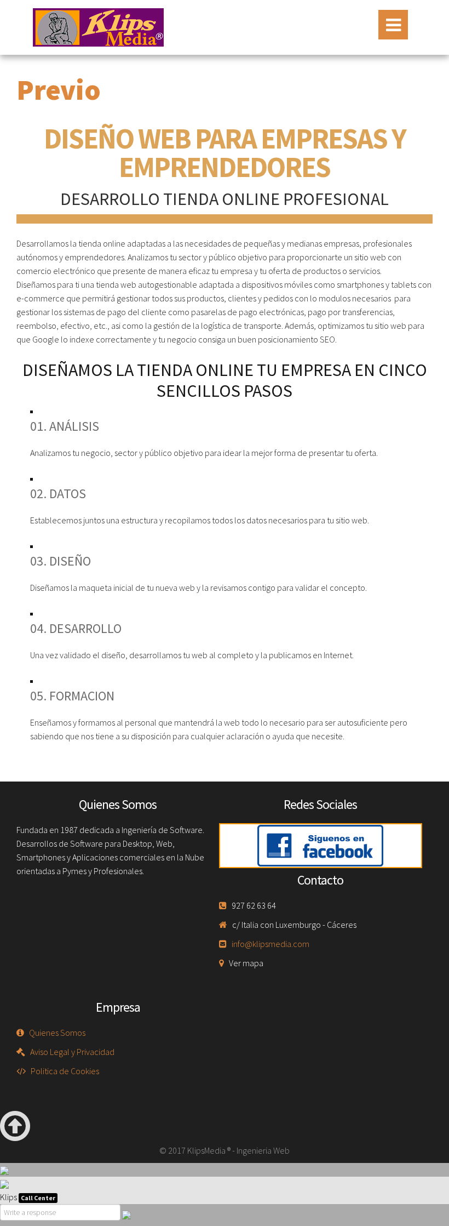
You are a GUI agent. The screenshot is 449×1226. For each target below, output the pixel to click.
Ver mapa (246, 962)
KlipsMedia (98, 27)
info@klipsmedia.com (270, 943)
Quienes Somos (57, 1032)
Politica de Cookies (65, 1070)
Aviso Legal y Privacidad (72, 1051)
